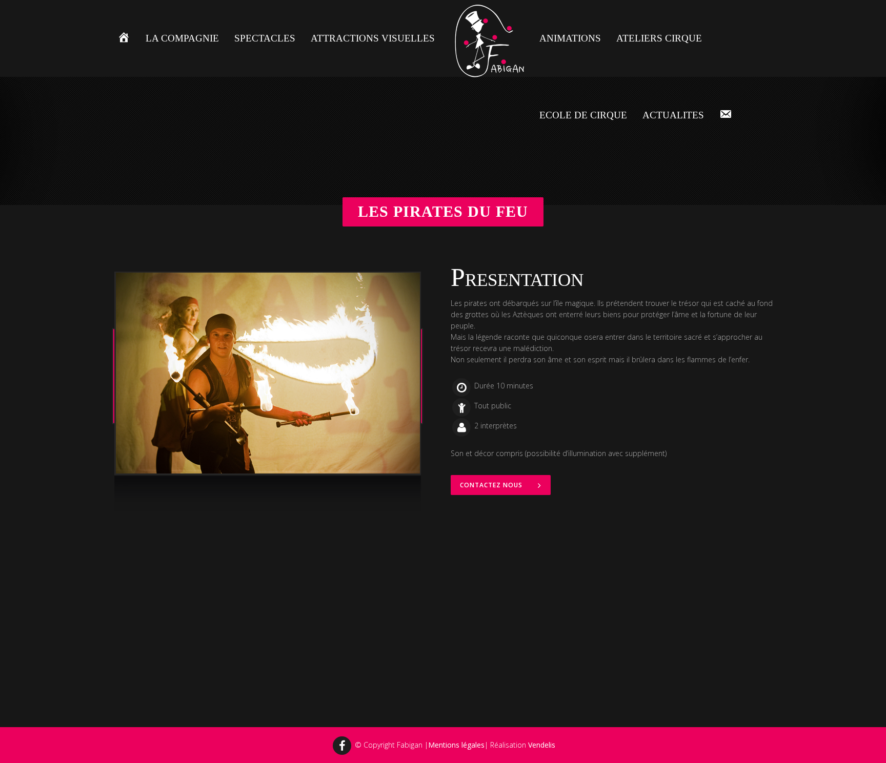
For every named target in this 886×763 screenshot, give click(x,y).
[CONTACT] (726, 115)
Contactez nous (491, 485)
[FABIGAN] (487, 38)
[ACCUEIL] (124, 38)
